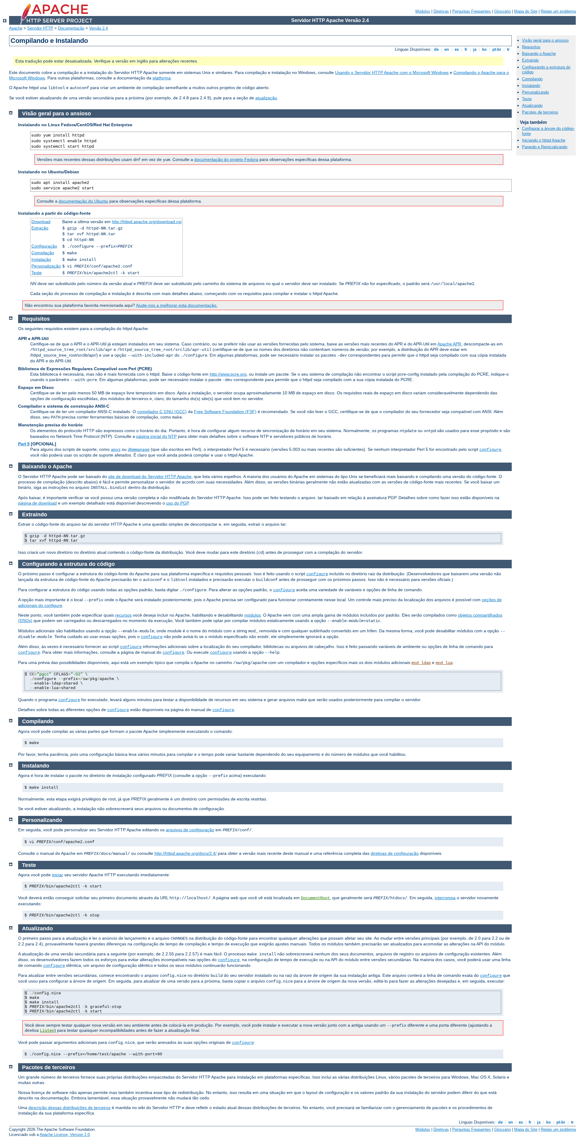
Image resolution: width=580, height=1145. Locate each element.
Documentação (71, 28)
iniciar (57, 874)
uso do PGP (177, 503)
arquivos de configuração (190, 829)
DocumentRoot (315, 898)
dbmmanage (139, 449)
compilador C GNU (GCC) (162, 411)
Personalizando (535, 92)
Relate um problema (558, 11)
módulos (252, 615)
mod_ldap (421, 662)
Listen (47, 1030)
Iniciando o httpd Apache (543, 140)
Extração (39, 228)
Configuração (44, 246)
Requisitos (531, 47)
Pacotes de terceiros (540, 112)
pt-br (496, 49)
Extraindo (530, 60)
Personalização (46, 266)
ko (484, 49)
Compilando (532, 79)
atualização (266, 97)
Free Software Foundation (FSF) (225, 411)
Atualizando (532, 105)
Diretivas (441, 11)
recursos (123, 615)
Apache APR (449, 344)
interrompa (445, 897)
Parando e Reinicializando (544, 147)
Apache (15, 28)
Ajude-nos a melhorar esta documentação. (177, 305)
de (436, 49)
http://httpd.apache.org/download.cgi (147, 221)
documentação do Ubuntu (83, 201)
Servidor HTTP (40, 28)
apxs (116, 449)
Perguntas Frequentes (471, 11)
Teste (36, 272)
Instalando (531, 85)
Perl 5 (24, 443)
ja (475, 49)
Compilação (42, 252)
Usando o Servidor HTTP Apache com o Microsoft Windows (392, 72)
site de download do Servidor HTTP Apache (150, 476)
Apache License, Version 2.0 (65, 1134)
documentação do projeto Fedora (226, 159)
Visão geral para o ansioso (545, 40)
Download (40, 221)
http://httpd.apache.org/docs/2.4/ (185, 853)
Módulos (422, 11)
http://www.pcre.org (228, 374)
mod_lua (444, 662)
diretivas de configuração (395, 853)
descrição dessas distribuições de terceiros (69, 1107)
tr (508, 49)
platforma (162, 77)
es (456, 49)
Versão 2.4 (98, 28)
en (446, 49)
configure (490, 449)
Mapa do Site (525, 11)
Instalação (41, 259)
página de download (37, 503)
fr (466, 49)
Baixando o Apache (539, 53)
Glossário (502, 11)
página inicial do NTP (156, 436)
